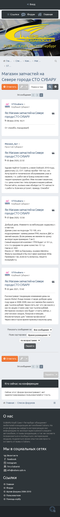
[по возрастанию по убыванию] (30, 340)
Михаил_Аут (11, 144)
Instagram (12, 463)
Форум (9, 488)
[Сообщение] (6, 121)
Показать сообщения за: (20, 329)
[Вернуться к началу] (52, 509)
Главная (48, 14)
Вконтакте (12, 455)
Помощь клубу (13, 499)
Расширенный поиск (55, 87)
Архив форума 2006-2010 (18, 491)
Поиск (50, 87)
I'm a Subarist (13, 466)
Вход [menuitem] (32, 4)
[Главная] (30, 41)
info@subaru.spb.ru (16, 470)
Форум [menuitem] (31, 14)
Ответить (11, 87)
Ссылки (14, 14)
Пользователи (13, 495)
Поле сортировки (18, 335)
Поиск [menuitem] (55, 61)
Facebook (11, 459)
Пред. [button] (33, 95)
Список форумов (26, 403)
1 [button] (37, 95)
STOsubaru (17, 104)
